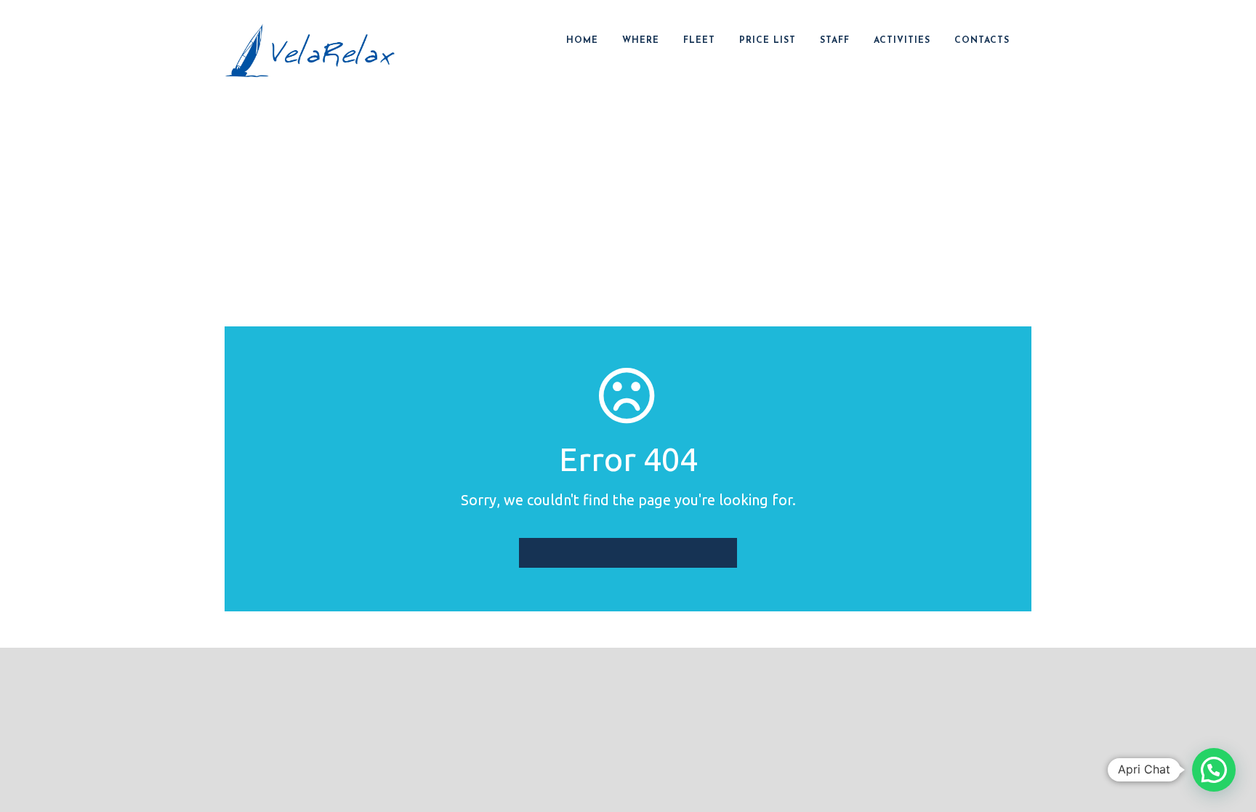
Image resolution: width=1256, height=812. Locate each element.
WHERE (640, 40)
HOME (582, 40)
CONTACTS (982, 40)
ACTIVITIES (902, 40)
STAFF (835, 40)
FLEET (699, 40)
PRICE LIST (767, 40)
